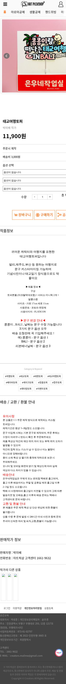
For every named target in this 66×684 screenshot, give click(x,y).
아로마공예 (18, 12)
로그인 (7, 608)
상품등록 (48, 608)
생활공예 (35, 12)
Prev (7, 56)
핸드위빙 (50, 12)
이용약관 (17, 608)
